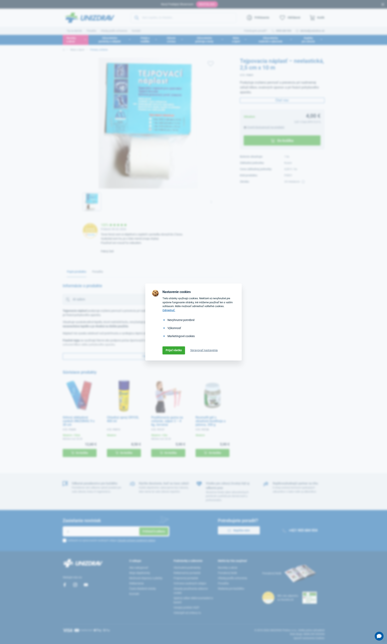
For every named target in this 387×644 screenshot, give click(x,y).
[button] (379, 636)
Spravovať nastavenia (204, 350)
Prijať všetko (174, 350)
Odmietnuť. (168, 310)
